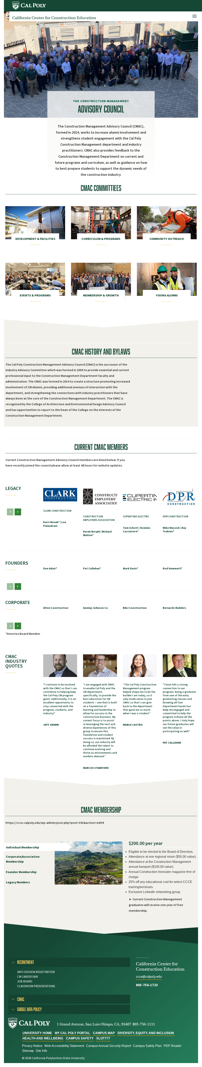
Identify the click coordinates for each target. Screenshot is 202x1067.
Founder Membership (21, 872)
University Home (37, 1033)
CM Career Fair (27, 977)
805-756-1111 (144, 1024)
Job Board (24, 981)
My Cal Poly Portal (72, 1033)
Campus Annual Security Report (108, 1045)
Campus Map (104, 1033)
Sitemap (28, 1050)
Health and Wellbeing (42, 1038)
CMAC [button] (20, 999)
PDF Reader (172, 1045)
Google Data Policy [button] (29, 1009)
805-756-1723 (147, 985)
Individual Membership (22, 847)
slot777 (103, 1038)
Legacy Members (18, 882)
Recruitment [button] (25, 962)
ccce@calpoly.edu (149, 976)
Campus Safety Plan (147, 1045)
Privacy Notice (32, 1045)
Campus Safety (80, 1038)
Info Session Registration (36, 972)
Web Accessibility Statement (64, 1045)
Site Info (41, 1050)
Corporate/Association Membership (22, 859)
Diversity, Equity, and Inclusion (146, 1033)
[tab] (69, 962)
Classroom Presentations (36, 986)
